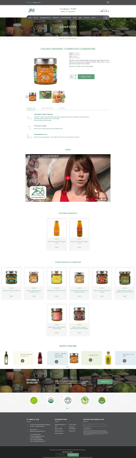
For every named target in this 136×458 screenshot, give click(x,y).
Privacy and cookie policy (97, 434)
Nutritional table (47, 108)
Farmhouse (56, 17)
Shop (93, 17)
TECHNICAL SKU (31, 108)
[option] (45, 71)
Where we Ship (58, 428)
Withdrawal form (59, 431)
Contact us (105, 381)
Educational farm (66, 17)
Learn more (61, 454)
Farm (30, 17)
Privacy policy (72, 424)
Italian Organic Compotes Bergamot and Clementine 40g (124, 291)
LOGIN (104, 9)
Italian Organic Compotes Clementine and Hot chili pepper (79, 327)
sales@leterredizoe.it (39, 436)
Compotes (74, 38)
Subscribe (87, 428)
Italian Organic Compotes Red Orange (102, 291)
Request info (37, 2)
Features (62, 108)
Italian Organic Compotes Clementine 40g (34, 291)
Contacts (86, 17)
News (80, 17)
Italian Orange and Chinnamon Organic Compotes (79, 291)
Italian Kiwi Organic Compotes (11, 290)
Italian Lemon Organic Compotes (56, 290)
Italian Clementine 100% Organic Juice (57, 242)
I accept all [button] (73, 454)
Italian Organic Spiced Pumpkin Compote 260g (56, 327)
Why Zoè (35, 17)
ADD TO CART (87, 76)
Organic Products (45, 17)
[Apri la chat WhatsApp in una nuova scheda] (30, 2)
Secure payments (59, 433)
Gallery (75, 17)
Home (60, 38)
